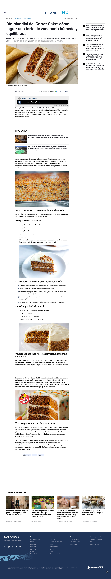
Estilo (51, 544)
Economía (33, 544)
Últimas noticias (35, 539)
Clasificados (73, 544)
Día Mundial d (42, 108)
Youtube (20, 547)
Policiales (33, 549)
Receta (41, 455)
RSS (91, 542)
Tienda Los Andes (75, 542)
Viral (51, 551)
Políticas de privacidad (96, 539)
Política (32, 542)
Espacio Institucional (56, 554)
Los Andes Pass (74, 539)
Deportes (32, 551)
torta (34, 455)
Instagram (9, 547)
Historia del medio (95, 544)
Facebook (5, 547)
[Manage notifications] (107, 571)
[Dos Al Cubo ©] (95, 569)
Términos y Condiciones (97, 537)
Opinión (52, 539)
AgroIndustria (54, 546)
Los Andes (9, 18)
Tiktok (13, 547)
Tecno (52, 549)
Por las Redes (18, 18)
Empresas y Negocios (56, 542)
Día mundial (26, 455)
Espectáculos (34, 554)
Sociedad (33, 546)
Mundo (52, 537)
